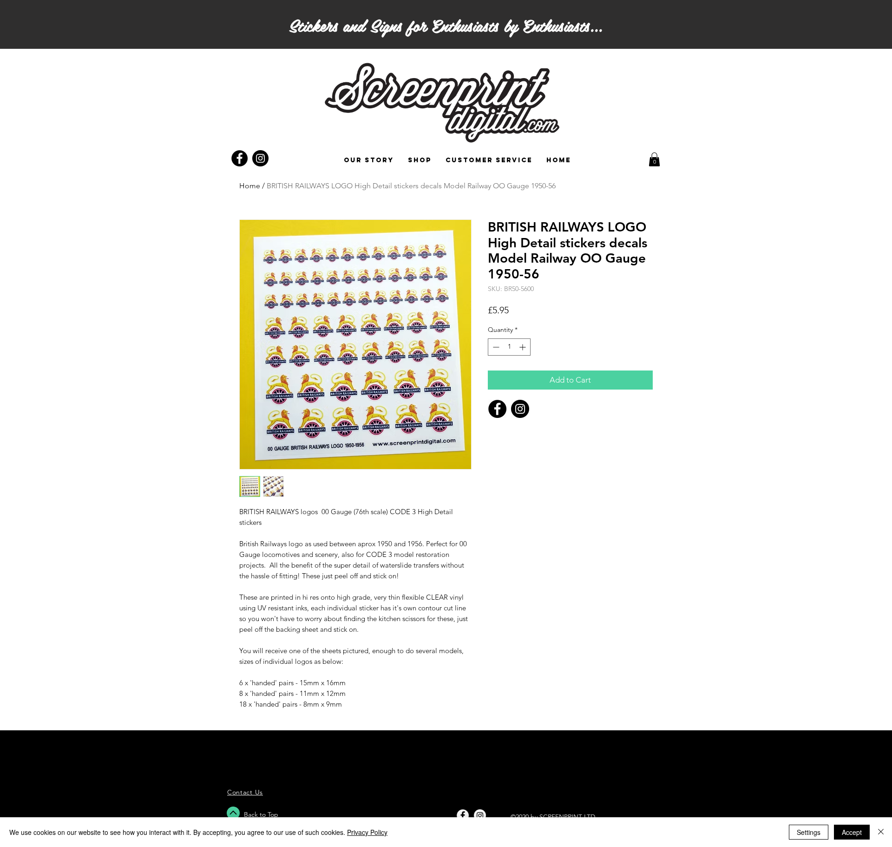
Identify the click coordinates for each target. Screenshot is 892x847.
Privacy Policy (367, 832)
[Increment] (523, 347)
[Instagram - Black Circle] (260, 158)
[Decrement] (495, 347)
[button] (654, 159)
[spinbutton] (509, 347)
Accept (852, 832)
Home (249, 185)
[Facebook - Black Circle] (239, 158)
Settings (808, 832)
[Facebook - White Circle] (463, 815)
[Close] (880, 832)
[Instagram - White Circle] (480, 815)
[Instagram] (520, 409)
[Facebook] (497, 409)
